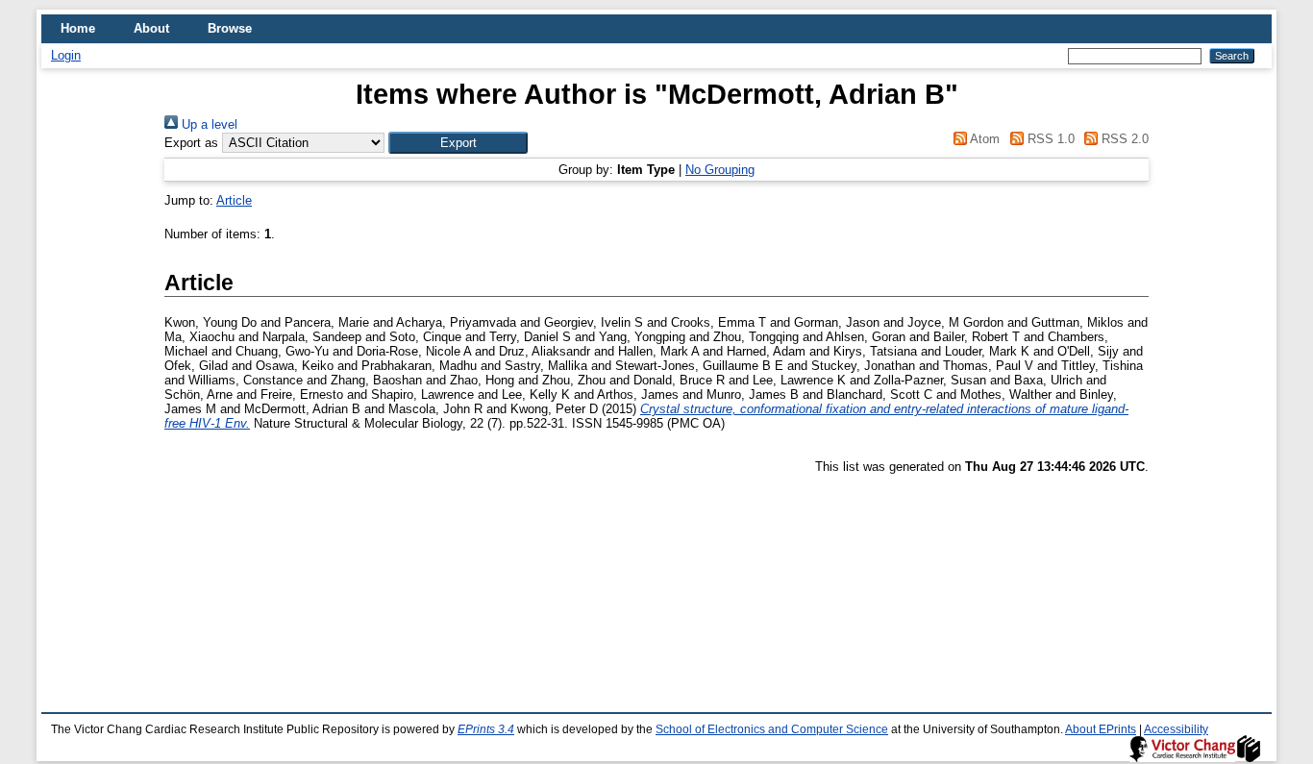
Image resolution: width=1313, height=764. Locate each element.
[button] (458, 143)
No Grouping (720, 169)
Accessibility (1176, 729)
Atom (983, 139)
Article (234, 200)
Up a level (207, 124)
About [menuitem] (151, 28)
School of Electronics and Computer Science (772, 729)
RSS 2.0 (1123, 139)
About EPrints (1100, 729)
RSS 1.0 (1049, 139)
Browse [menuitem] (230, 28)
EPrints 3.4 (486, 729)
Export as (191, 143)
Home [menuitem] (78, 28)
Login (66, 55)
